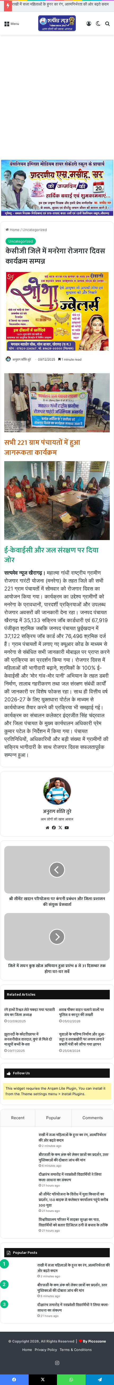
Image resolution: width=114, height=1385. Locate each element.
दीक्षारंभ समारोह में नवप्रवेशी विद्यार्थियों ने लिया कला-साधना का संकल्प (70, 1177)
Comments (92, 1117)
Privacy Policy (46, 1350)
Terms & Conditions (76, 1350)
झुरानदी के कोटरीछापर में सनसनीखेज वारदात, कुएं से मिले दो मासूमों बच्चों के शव (28, 1039)
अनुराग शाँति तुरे (21, 359)
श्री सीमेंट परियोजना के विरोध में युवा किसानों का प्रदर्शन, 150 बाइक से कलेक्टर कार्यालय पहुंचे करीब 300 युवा (73, 1199)
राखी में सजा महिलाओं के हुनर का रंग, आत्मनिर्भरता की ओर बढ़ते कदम (60, 4)
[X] (60, 828)
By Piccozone (94, 1341)
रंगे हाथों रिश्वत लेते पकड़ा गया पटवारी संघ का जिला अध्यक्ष (29, 1012)
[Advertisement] (57, 97)
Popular (53, 1117)
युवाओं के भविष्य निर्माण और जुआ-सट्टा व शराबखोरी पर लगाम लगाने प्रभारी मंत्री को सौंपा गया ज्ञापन (82, 1039)
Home (14, 230)
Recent (17, 1117)
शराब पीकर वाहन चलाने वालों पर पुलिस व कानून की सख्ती (81, 1012)
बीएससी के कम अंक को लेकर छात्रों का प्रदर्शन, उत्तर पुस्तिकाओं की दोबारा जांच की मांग (73, 1157)
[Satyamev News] (57, 23)
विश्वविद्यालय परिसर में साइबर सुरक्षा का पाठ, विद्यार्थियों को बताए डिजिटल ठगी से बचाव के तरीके (73, 1222)
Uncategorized (35, 230)
